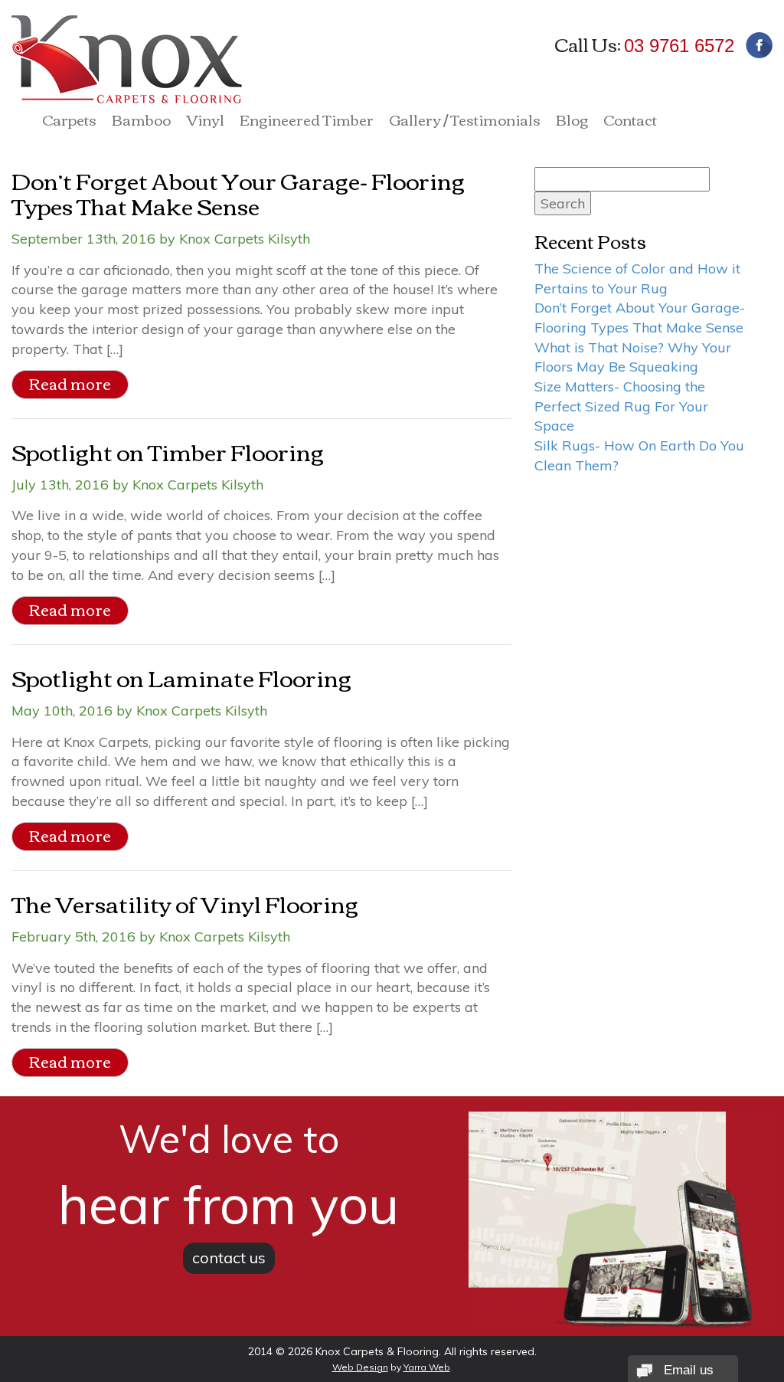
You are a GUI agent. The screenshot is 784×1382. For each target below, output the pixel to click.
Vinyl (205, 122)
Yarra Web (426, 1367)
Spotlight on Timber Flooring (167, 451)
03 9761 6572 (679, 45)
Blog (572, 122)
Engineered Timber (307, 122)
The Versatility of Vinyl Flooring (184, 903)
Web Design (360, 1367)
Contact (630, 122)
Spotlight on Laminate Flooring (181, 677)
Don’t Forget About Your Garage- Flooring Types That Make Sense (238, 192)
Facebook (759, 45)
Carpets (69, 122)
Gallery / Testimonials (465, 122)
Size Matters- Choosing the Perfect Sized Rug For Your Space (621, 406)
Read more (70, 383)
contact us (229, 1257)
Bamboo (141, 122)
